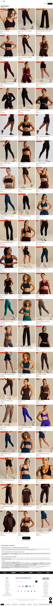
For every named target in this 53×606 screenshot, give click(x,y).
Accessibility (7, 592)
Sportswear (50, 3)
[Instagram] (18, 591)
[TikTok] (21, 591)
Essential (18, 564)
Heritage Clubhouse (46, 586)
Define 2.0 (42, 562)
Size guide (7, 588)
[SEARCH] (47, 1)
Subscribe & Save (45, 592)
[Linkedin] (34, 591)
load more (26, 538)
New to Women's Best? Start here (7, 595)
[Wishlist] (49, 1)
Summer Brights (45, 585)
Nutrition (45, 3)
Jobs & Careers (46, 593)
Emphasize (35, 563)
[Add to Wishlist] (16, 27)
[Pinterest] (31, 591)
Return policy (7, 582)
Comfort (16, 566)
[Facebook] (24, 591)
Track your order (7, 585)
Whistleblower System (46, 596)
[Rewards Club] (50, 602)
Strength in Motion (46, 583)
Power (14, 562)
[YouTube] (28, 591)
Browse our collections (6, 567)
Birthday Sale (46, 589)
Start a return (7, 584)
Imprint (7, 591)
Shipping (7, 581)
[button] (2, 604)
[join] (36, 581)
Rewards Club (46, 590)
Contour (42, 566)
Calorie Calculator (7, 589)
